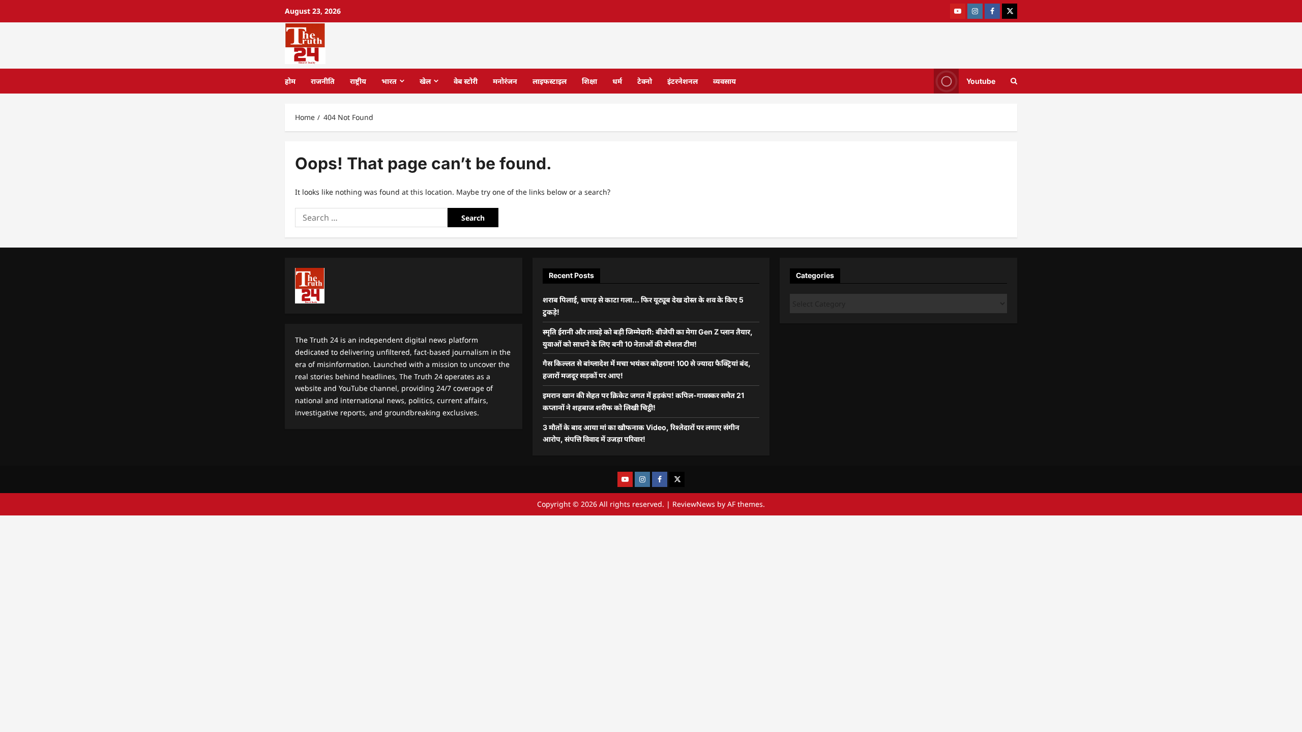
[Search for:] (371, 217)
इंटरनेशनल (682, 81)
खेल (425, 81)
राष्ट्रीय (358, 81)
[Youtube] (957, 11)
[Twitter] (1009, 11)
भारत (389, 81)
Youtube (980, 80)
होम (290, 81)
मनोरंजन (505, 81)
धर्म (617, 81)
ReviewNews (693, 504)
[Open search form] (1014, 81)
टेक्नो (644, 81)
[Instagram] (975, 11)
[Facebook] (992, 11)
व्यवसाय (724, 81)
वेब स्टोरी (466, 81)
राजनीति (323, 81)
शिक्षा (589, 81)
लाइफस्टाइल (549, 81)
